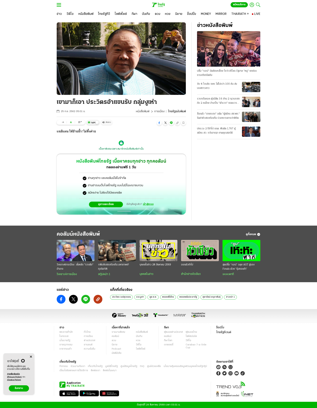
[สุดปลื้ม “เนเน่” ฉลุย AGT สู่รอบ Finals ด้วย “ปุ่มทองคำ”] (241, 250)
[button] (159, 122)
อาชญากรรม (65, 344)
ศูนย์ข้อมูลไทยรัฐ (129, 366)
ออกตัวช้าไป (187, 264)
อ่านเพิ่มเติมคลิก (14, 375)
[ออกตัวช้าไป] (200, 250)
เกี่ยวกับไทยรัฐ (95, 366)
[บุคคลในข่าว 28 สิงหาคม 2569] (158, 250)
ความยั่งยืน (89, 349)
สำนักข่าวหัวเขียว (191, 274)
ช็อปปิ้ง (220, 327)
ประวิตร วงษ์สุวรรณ (121, 297)
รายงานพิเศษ (118, 332)
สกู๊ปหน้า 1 (104, 274)
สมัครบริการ (239, 4)
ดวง (114, 340)
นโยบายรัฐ (64, 340)
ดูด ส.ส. (153, 297)
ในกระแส (63, 336)
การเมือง (159, 111)
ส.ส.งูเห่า (140, 297)
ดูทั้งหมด (251, 234)
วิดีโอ (138, 344)
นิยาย (114, 344)
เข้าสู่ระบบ (148, 204)
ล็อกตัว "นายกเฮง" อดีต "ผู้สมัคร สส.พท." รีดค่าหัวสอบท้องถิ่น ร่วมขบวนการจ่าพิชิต (218, 115)
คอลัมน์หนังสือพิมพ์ (78, 234)
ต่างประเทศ (89, 340)
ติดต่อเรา (95, 370)
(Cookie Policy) (14, 380)
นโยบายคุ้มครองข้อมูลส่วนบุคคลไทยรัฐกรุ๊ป (185, 366)
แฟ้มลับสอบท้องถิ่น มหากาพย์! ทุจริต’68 (113, 266)
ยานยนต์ (88, 344)
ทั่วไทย (87, 332)
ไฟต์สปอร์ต (191, 336)
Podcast (116, 349)
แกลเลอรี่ (168, 344)
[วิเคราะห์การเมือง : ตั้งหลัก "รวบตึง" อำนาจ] (75, 250)
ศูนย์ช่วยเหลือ (154, 366)
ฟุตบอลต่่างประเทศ (173, 332)
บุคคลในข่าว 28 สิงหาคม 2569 (155, 264)
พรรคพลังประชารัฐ (188, 297)
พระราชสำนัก (66, 332)
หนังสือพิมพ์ (142, 111)
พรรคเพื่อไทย (168, 297)
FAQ (142, 366)
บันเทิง (139, 336)
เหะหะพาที (228, 274)
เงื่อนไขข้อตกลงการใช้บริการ (73, 370)
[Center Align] (31, 356)
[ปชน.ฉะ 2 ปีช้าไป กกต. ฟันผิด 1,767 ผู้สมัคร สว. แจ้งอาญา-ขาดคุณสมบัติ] (251, 132)
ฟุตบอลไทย (191, 332)
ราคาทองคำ (65, 349)
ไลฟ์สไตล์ (140, 349)
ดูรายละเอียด (106, 204)
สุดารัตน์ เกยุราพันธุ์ (212, 297)
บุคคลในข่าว (146, 274)
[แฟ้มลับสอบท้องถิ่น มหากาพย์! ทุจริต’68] (117, 250)
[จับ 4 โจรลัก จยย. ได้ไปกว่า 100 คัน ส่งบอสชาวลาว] (251, 87)
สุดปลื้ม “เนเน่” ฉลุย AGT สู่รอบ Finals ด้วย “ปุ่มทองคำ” (239, 266)
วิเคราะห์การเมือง (67, 274)
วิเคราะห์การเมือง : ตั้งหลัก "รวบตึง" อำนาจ (75, 266)
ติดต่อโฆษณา (109, 370)
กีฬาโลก (168, 340)
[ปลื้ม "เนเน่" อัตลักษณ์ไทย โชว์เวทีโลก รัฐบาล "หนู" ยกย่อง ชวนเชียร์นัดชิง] (228, 49)
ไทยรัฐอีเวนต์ (223, 332)
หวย (138, 340)
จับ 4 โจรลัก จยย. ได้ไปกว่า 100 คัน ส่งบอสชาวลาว (217, 86)
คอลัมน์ (115, 336)
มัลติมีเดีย (116, 353)
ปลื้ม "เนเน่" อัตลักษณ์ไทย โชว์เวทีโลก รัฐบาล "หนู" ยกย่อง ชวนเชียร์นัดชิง (227, 73)
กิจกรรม (63, 366)
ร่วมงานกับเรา (78, 366)
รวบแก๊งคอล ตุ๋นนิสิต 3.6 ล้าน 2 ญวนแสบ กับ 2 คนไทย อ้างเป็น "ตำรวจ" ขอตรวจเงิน (218, 101)
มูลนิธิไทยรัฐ (111, 366)
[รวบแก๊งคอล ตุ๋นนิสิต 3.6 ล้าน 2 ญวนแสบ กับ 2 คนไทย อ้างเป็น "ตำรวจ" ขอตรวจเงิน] (251, 102)
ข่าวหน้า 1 (230, 297)
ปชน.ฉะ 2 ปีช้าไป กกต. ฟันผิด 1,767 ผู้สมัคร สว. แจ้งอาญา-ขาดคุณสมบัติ (216, 130)
